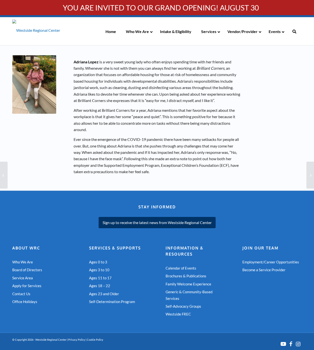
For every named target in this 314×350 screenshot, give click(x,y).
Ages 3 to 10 (99, 270)
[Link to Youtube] (283, 344)
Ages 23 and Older (104, 294)
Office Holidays (24, 301)
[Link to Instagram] (298, 344)
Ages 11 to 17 (100, 278)
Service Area (22, 278)
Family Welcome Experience (188, 284)
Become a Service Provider (264, 270)
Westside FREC (178, 314)
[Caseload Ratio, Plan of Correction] (4, 175)
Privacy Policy (76, 339)
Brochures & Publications (186, 276)
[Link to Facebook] (290, 344)
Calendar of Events (181, 268)
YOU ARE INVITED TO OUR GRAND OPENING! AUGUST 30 (161, 7)
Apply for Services (26, 285)
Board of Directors (27, 270)
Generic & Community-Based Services (189, 295)
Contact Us (21, 294)
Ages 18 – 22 (99, 285)
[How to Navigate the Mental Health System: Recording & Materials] (310, 175)
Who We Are (22, 262)
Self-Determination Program (112, 301)
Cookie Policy (95, 339)
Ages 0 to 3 (98, 262)
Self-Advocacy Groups (183, 306)
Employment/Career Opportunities (270, 262)
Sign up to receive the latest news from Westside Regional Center (157, 222)
